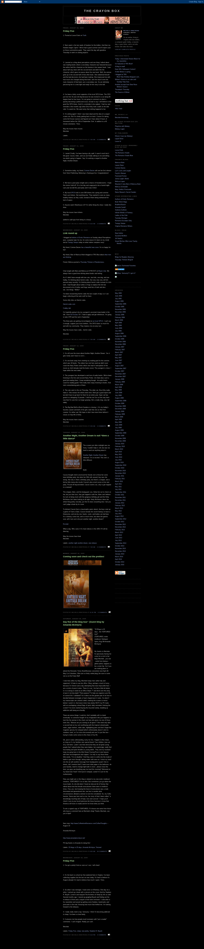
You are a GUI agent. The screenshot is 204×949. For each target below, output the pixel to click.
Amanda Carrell (120, 207)
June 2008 (118, 393)
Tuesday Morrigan (121, 218)
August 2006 (119, 333)
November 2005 (120, 309)
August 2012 (119, 516)
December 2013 (120, 551)
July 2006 (118, 331)
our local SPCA (97, 321)
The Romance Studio (122, 153)
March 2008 (119, 384)
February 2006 (120, 317)
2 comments (101, 339)
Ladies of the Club (121, 215)
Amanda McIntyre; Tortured (92, 847)
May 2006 (118, 325)
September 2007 (120, 368)
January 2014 (119, 554)
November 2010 (120, 470)
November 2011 (120, 497)
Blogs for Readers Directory (124, 257)
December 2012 (120, 527)
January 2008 (119, 379)
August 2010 (119, 462)
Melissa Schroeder (121, 187)
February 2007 (120, 350)
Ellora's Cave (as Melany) (123, 136)
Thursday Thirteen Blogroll (124, 260)
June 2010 (118, 457)
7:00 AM (92, 139)
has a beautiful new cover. (90, 247)
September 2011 (120, 492)
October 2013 (119, 546)
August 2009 (119, 430)
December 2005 (120, 312)
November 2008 (120, 406)
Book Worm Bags (121, 202)
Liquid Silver (119, 139)
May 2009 (118, 422)
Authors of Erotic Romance (80, 237)
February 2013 (120, 530)
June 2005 (118, 296)
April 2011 (118, 484)
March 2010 (119, 449)
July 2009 (118, 427)
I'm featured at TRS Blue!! (124, 64)
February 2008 (120, 382)
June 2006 (118, 328)
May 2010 (118, 454)
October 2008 (119, 403)
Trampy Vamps (73, 242)
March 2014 (119, 556)
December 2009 (120, 441)
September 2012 (120, 519)
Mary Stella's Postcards (123, 189)
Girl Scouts (74, 314)
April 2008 (118, 387)
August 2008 (119, 398)
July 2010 (118, 460)
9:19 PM (92, 935)
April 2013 (118, 535)
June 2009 (118, 425)
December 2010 (120, 473)
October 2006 (119, 339)
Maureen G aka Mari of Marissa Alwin (128, 184)
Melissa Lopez (120, 181)
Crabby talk (67, 308)
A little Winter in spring (122, 72)
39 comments (102, 851)
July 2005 (118, 298)
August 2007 (119, 366)
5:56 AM (92, 426)
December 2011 (120, 500)
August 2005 (119, 301)
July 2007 (118, 363)
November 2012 (120, 524)
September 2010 (120, 465)
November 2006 (120, 341)
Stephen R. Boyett (96, 931)
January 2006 (119, 315)
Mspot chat (102, 271)
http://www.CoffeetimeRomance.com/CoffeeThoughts (89, 823)
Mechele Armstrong (131, 30)
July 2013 (118, 540)
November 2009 (120, 438)
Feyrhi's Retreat (120, 173)
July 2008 (118, 395)
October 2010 (119, 468)
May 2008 (118, 390)
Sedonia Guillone (121, 210)
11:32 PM (93, 612)
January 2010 (119, 444)
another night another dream (78, 543)
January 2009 (119, 411)
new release (93, 543)
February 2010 (120, 446)
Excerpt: (66, 524)
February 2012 (120, 505)
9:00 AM (92, 851)
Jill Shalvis (118, 238)
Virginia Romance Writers (123, 226)
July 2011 (118, 489)
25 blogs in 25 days (75, 847)
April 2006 (118, 323)
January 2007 (119, 347)
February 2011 (120, 479)
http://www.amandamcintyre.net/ (74, 838)
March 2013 (119, 532)
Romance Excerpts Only (123, 221)
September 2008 (120, 401)
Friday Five (72, 931)
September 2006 (120, 336)
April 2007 (118, 355)
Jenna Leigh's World (122, 179)
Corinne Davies (89, 170)
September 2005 (120, 304)
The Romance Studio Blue (124, 155)
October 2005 (119, 307)
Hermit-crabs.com (69, 304)
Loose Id (118, 141)
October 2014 (119, 562)
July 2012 (118, 513)
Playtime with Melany (122, 126)
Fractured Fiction (121, 176)
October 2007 (119, 371)
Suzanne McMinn (121, 236)
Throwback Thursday (122, 89)
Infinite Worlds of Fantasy (124, 212)
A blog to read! (120, 66)
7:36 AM (92, 547)
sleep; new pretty (83, 931)
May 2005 (118, 293)
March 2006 (119, 320)
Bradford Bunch (120, 204)
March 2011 (119, 481)
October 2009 (119, 436)
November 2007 (120, 374)
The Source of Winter (122, 92)
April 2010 (118, 452)
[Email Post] (108, 139)
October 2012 (119, 522)
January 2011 (119, 476)
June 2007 (118, 360)
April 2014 (118, 559)
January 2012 (119, 503)
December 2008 (120, 409)
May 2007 (118, 358)
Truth (84, 35)
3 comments (101, 223)
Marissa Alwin (119, 162)
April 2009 (118, 419)
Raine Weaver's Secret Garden (125, 192)
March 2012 (119, 508)
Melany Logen (120, 129)
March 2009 (119, 417)
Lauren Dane (119, 165)
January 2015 (119, 565)
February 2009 (120, 414)
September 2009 (120, 433)
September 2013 (120, 543)
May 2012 (118, 511)
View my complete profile (125, 49)
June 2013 (118, 538)
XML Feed (118, 109)
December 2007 (120, 376)
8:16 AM (92, 223)
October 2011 (119, 495)
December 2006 (120, 344)
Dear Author (119, 233)
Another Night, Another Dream (93, 455)
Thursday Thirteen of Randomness (92, 262)
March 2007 (119, 352)
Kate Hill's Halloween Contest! (125, 69)
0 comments (101, 139)
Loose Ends (119, 150)
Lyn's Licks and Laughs (123, 171)
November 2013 (120, 548)
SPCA (73, 193)
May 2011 (118, 487)
